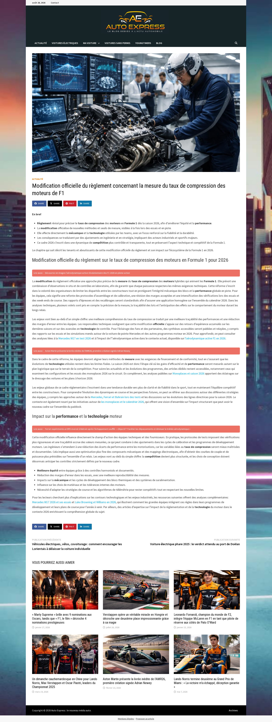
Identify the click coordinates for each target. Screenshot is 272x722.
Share (41, 203)
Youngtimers (143, 43)
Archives (233, 710)
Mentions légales (126, 718)
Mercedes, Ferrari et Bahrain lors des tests (116, 397)
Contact (55, 2)
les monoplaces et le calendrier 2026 (122, 402)
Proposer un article (145, 718)
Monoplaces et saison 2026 (188, 373)
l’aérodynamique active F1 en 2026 (205, 338)
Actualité (41, 43)
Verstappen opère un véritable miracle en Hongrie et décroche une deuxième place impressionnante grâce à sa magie (136, 618)
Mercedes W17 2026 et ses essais (51, 502)
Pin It (71, 203)
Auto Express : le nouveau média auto (71, 710)
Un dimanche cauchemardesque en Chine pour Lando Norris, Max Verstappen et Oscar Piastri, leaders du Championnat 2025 (64, 683)
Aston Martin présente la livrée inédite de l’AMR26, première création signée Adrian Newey (134, 681)
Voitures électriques (65, 43)
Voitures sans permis (117, 43)
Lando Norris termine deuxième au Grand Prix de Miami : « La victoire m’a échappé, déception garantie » (206, 683)
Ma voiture (89, 43)
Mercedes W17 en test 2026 (74, 338)
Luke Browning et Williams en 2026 (95, 502)
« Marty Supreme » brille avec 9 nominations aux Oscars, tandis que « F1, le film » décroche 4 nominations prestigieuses (62, 618)
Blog (159, 43)
